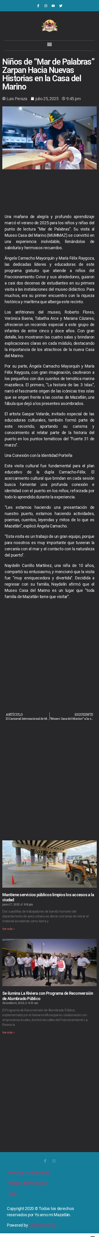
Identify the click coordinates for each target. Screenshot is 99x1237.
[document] (49, 618)
